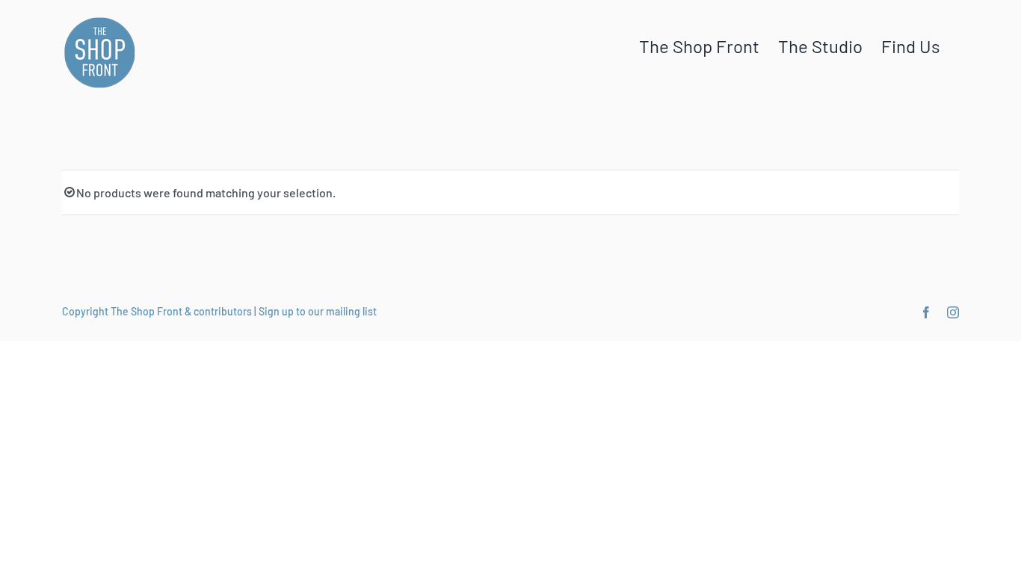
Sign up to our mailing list (318, 311)
